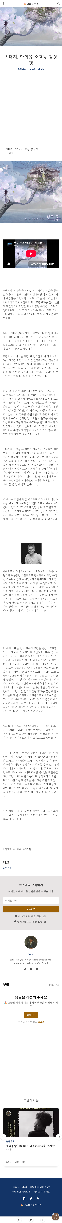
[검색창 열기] (58, 3)
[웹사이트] (25, 969)
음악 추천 (22, 69)
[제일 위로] (43, 1219)
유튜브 (16, 1187)
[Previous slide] (3, 1137)
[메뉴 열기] (3, 3)
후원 (24, 1187)
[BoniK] (31, 942)
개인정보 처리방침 (21, 1191)
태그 (11, 153)
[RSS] (38, 1198)
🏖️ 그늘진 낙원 (31, 3)
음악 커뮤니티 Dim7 (40, 1187)
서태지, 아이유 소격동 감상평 (22, 149)
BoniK (31, 954)
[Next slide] (59, 1137)
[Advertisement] (31, 107)
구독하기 (31, 909)
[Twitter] (31, 1219)
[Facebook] (19, 1219)
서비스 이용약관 (42, 1191)
